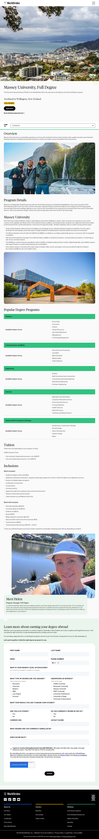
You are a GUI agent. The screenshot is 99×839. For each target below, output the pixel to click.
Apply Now (9, 108)
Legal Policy (69, 833)
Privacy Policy (59, 833)
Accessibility (78, 833)
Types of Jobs (40, 818)
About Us (7, 807)
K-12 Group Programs (74, 811)
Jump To (6, 125)
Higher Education (72, 818)
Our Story (7, 811)
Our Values (7, 814)
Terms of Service (67, 836)
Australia (70, 822)
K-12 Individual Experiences (76, 814)
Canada (69, 826)
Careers (38, 807)
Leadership (7, 818)
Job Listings (39, 814)
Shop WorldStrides (10, 826)
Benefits (38, 811)
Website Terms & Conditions (44, 833)
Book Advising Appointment (13, 113)
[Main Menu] (93, 3)
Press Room (8, 822)
